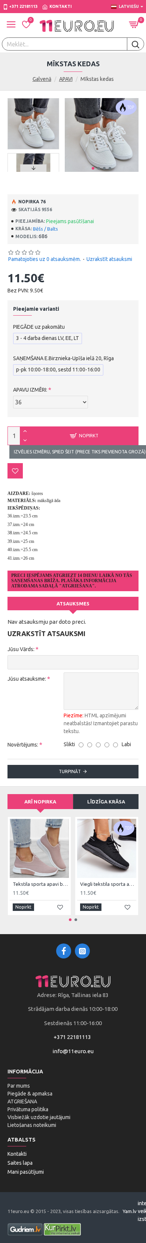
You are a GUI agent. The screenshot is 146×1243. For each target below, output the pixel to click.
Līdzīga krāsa (106, 801)
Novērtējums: (22, 745)
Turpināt (70, 771)
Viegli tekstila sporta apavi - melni (108, 884)
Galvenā (42, 79)
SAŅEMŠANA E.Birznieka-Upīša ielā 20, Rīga (63, 358)
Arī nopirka (40, 801)
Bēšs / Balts (45, 228)
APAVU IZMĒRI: (30, 390)
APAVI (66, 79)
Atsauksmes (73, 603)
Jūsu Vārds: (20, 649)
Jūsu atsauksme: (26, 679)
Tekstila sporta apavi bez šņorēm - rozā (41, 884)
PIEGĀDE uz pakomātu (39, 327)
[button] (93, 168)
